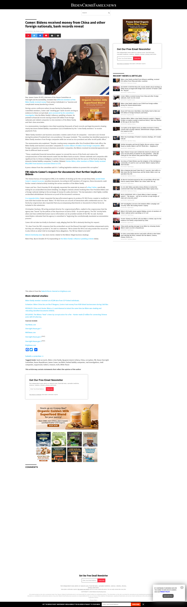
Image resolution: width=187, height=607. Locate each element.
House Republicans (41, 362)
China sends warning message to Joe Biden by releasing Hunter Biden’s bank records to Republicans (140, 227)
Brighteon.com (30, 345)
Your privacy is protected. (35, 394)
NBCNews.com (30, 332)
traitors (46, 365)
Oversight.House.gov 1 (33, 329)
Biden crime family (54, 360)
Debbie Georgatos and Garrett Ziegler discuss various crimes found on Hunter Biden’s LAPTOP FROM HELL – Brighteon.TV (140, 145)
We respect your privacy (83, 589)
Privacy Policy (93, 600)
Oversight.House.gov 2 (33, 337)
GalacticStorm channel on (56, 291)
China (83, 360)
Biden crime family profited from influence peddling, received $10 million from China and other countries (140, 80)
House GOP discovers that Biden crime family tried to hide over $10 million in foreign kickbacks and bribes (140, 112)
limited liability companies (75, 362)
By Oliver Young (131, 140)
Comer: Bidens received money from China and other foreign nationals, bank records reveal (139, 97)
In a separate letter (32, 198)
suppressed (38, 365)
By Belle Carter (131, 100)
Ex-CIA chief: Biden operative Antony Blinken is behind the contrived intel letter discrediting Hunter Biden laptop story (139, 188)
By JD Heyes (130, 107)
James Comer (53, 362)
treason (52, 365)
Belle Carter (40, 31)
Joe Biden (62, 362)
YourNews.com (30, 325)
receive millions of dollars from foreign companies (82, 146)
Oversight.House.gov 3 (33, 341)
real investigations (92, 362)
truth (58, 365)
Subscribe (135, 604)
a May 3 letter (92, 187)
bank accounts (42, 360)
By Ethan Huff (131, 114)
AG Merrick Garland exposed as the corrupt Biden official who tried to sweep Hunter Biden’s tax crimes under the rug (140, 180)
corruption (89, 360)
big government (68, 360)
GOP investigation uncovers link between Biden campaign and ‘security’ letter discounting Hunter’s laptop (140, 204)
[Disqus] (67, 494)
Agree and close (168, 596)
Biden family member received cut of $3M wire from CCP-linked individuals (52, 301)
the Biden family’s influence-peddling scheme (77, 239)
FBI (95, 360)
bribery (77, 360)
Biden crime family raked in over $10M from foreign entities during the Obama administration (139, 104)
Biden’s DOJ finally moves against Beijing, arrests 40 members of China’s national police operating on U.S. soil (141, 212)
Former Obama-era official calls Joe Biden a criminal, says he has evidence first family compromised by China (141, 219)
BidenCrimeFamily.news (33, 235)
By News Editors (131, 92)
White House (64, 365)
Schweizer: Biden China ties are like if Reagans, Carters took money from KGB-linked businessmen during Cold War (66, 304)
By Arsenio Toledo (132, 83)
